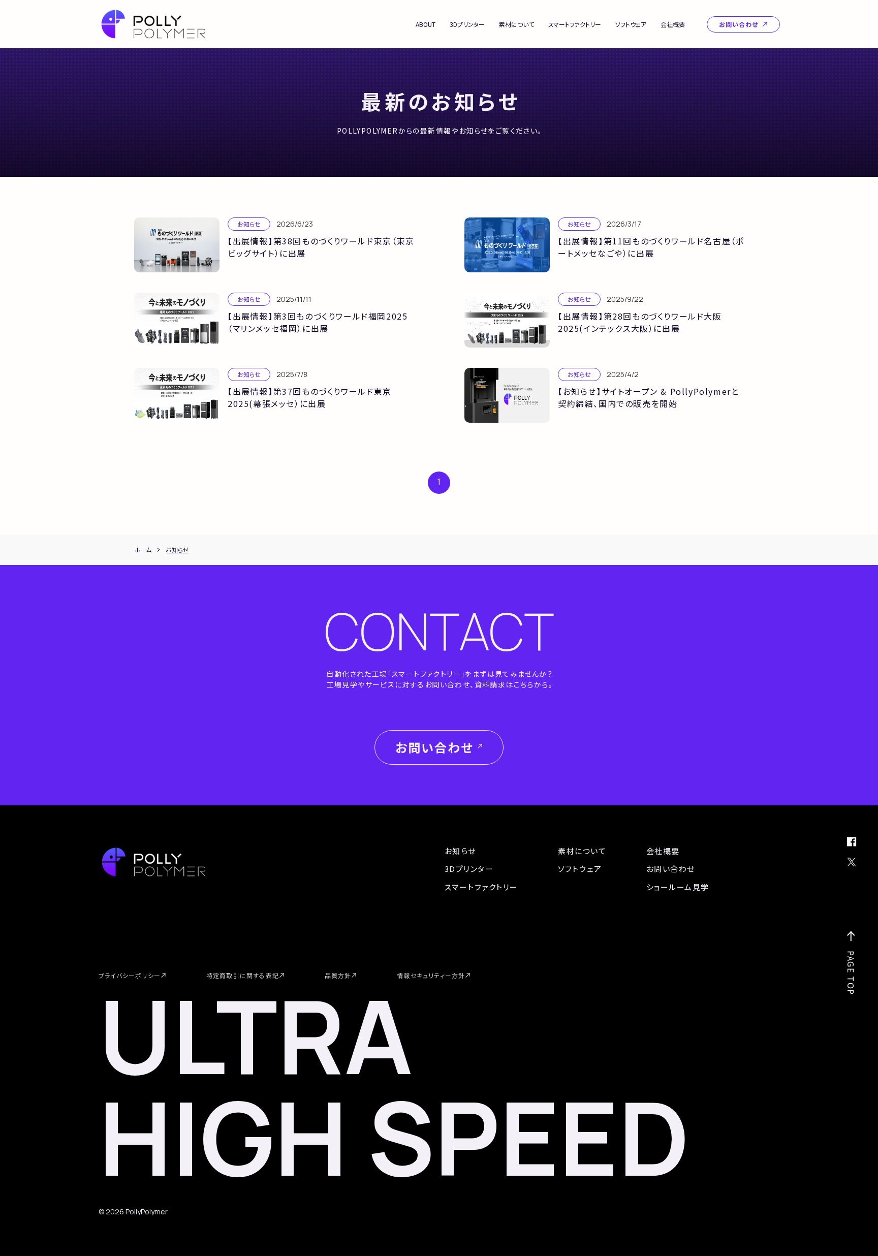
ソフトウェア (630, 24)
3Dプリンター (467, 24)
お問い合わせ (738, 24)
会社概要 (673, 24)
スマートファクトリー (574, 24)
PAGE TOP (851, 973)
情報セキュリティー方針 (431, 975)
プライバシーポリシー (130, 975)
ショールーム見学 (677, 887)
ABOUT (425, 24)
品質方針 (338, 975)
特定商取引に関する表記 (242, 975)
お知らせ (460, 850)
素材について (516, 24)
